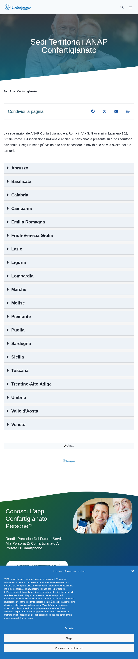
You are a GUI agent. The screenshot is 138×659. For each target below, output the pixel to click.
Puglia (17, 330)
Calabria (19, 194)
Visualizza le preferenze (69, 648)
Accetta (69, 628)
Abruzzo (19, 167)
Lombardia (22, 276)
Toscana (19, 370)
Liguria (18, 262)
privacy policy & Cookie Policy (18, 618)
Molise (18, 303)
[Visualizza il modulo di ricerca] (122, 7)
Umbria (18, 397)
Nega (69, 638)
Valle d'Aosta (24, 411)
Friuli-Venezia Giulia (32, 235)
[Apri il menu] (130, 7)
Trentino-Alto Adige (31, 384)
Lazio (16, 248)
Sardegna (21, 343)
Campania (21, 208)
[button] (132, 571)
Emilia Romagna (28, 221)
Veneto (18, 424)
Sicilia (17, 357)
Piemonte (21, 316)
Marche (18, 289)
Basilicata (21, 181)
